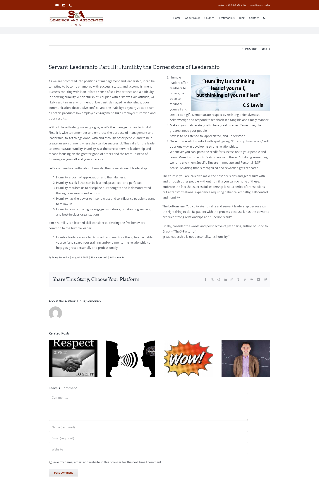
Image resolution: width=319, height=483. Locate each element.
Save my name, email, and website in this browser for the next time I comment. (107, 462)
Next (264, 49)
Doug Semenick (60, 257)
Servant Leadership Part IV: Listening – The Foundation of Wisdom (126, 377)
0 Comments (117, 257)
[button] (264, 17)
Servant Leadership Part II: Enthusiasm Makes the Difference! (183, 377)
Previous (251, 49)
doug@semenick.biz (260, 4)
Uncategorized (99, 257)
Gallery (135, 377)
